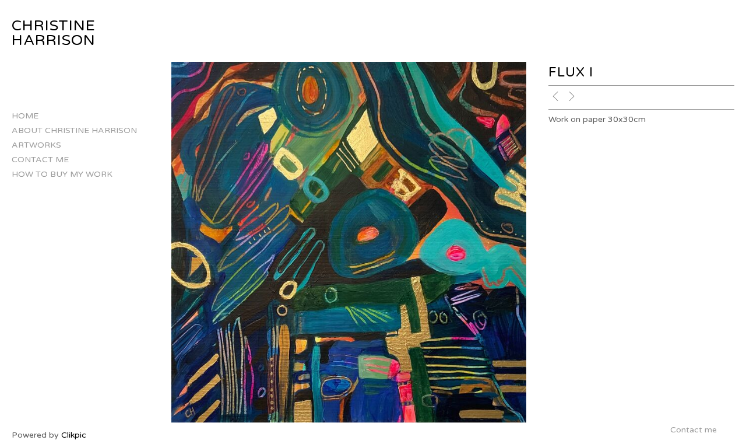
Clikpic (73, 435)
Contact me (40, 160)
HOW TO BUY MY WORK (62, 174)
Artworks (36, 145)
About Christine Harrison (74, 130)
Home (25, 116)
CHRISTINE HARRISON (54, 33)
